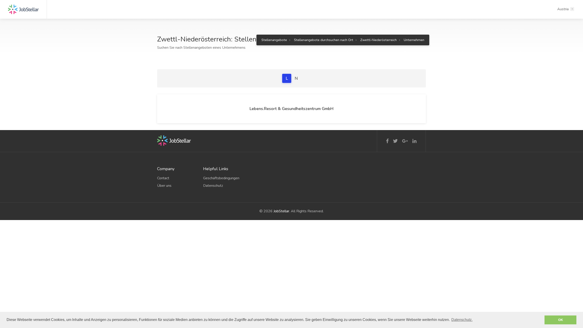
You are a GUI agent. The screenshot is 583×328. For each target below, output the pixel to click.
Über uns (164, 185)
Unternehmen (414, 40)
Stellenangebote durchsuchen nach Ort (323, 40)
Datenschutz (213, 185)
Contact (163, 178)
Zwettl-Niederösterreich (378, 40)
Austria (563, 9)
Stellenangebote (274, 40)
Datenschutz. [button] (462, 320)
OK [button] (560, 320)
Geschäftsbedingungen (221, 178)
